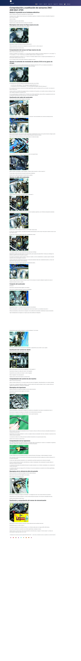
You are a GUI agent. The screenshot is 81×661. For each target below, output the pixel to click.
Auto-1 (49, 4)
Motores (68, 4)
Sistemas (61, 4)
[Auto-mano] (37, 4)
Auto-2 (55, 4)
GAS (44, 4)
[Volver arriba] (79, 659)
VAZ (40, 4)
